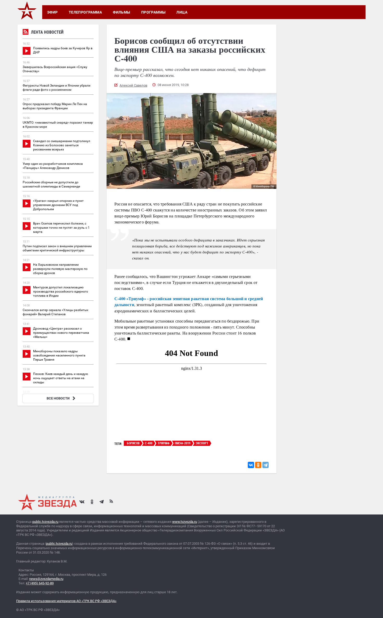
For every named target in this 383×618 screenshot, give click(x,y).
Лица (181, 12)
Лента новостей (47, 32)
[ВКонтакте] (251, 465)
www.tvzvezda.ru (184, 522)
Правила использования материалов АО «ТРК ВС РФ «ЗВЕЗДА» (66, 601)
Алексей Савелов (133, 85)
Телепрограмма (85, 12)
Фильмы (121, 12)
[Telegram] (265, 465)
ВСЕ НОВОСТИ (58, 398)
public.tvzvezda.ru (45, 522)
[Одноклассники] (258, 465)
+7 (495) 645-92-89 (40, 583)
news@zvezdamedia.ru (46, 579)
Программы (153, 12)
